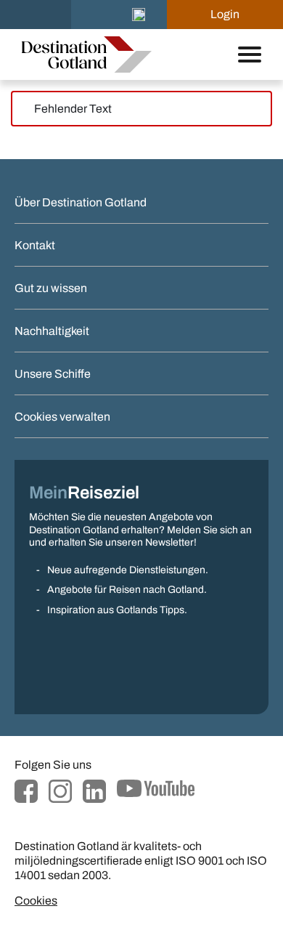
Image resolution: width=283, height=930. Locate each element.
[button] (138, 14)
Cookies (36, 900)
